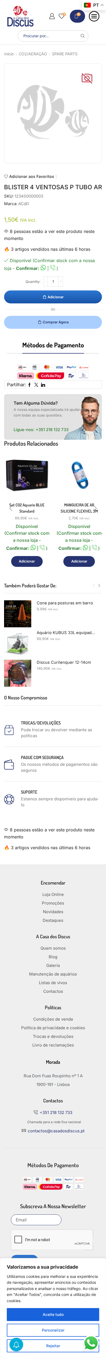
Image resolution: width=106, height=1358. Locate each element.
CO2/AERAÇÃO (33, 54)
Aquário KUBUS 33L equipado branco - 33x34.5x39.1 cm (66, 632)
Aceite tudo (53, 1314)
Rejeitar (53, 1345)
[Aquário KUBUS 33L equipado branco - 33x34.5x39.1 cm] (17, 643)
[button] (11, 508)
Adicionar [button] (27, 561)
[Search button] (82, 36)
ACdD (23, 203)
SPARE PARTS (64, 54)
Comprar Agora (55, 322)
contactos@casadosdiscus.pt (56, 1130)
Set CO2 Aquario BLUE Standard (27, 507)
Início (9, 54)
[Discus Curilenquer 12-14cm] (17, 673)
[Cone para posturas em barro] (17, 613)
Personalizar (53, 1330)
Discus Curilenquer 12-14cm (64, 662)
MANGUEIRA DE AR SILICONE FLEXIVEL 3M (79, 507)
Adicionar (56, 297)
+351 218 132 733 (52, 429)
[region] (53, 1308)
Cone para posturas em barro (65, 603)
